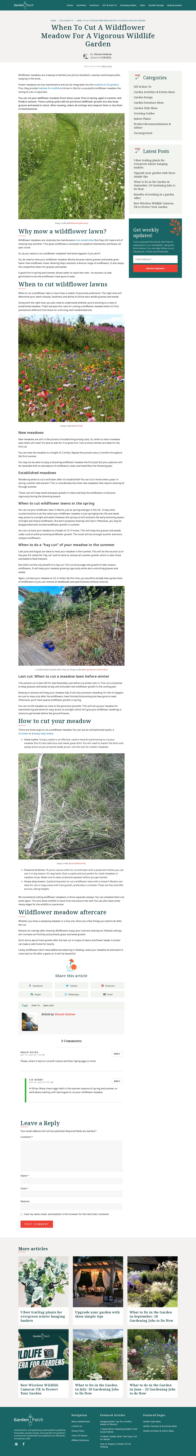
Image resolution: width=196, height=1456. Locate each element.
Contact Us (76, 1426)
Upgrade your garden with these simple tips (154, 174)
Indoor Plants (142, 118)
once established (84, 240)
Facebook (37, 985)
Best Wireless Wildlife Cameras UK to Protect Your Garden (154, 205)
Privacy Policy (77, 1430)
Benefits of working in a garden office (154, 196)
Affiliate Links (106, 66)
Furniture (94, 5)
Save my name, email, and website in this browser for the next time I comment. (66, 1214)
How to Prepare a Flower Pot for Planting (115, 1445)
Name (25, 1175)
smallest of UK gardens (106, 84)
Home (70, 5)
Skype (37, 994)
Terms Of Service (79, 1435)
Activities (81, 5)
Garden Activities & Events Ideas (154, 92)
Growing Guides (128, 5)
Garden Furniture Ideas (149, 102)
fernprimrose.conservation (96, 669)
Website (25, 1201)
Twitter (73, 985)
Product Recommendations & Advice (152, 125)
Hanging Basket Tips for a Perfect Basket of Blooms (116, 1423)
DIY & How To (109, 5)
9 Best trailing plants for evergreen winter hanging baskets (151, 164)
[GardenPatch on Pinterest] (16, 1444)
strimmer (23, 733)
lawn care (48, 1005)
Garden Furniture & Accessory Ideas (160, 1426)
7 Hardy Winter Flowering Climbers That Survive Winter (118, 1430)
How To (36, 1005)
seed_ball (78, 426)
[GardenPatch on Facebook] (23, 1444)
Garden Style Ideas (145, 108)
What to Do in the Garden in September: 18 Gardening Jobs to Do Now (154, 185)
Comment (27, 1137)
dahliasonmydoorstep (78, 223)
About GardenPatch (80, 1421)
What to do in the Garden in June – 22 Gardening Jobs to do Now (152, 1389)
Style (142, 5)
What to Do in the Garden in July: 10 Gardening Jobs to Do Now (97, 1389)
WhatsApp (73, 994)
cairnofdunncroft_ (78, 863)
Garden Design (156, 5)
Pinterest (110, 985)
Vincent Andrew (103, 54)
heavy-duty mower (43, 733)
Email (109, 994)
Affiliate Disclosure (80, 1440)
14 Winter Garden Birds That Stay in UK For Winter (118, 1438)
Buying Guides (174, 5)
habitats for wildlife (49, 88)
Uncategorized (143, 133)
